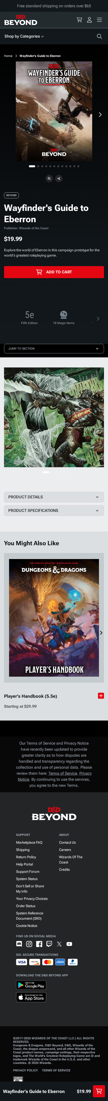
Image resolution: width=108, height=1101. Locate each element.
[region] (54, 111)
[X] (59, 944)
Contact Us (67, 842)
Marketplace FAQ (29, 842)
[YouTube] (69, 944)
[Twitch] (49, 944)
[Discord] (19, 944)
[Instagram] (29, 944)
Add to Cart (59, 272)
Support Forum (27, 872)
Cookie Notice (26, 926)
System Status (27, 879)
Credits (64, 870)
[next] (100, 115)
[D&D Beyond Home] (20, 20)
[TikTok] (79, 944)
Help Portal (24, 864)
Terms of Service (62, 773)
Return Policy (26, 857)
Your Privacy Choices (32, 899)
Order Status (25, 906)
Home (8, 56)
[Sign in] (89, 19)
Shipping (23, 850)
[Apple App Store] (31, 998)
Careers (65, 850)
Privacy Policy (25, 1070)
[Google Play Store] (31, 986)
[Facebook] (39, 944)
